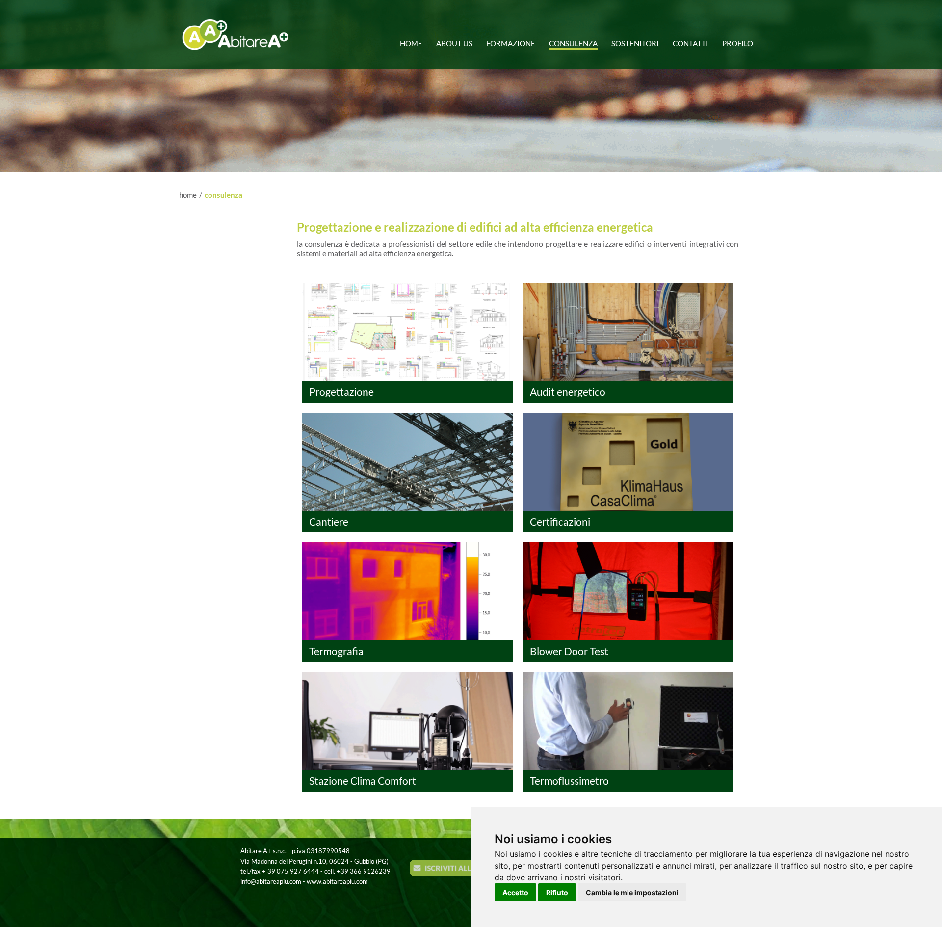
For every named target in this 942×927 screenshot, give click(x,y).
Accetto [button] (515, 892)
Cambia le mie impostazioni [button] (632, 892)
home (188, 194)
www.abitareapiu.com (337, 881)
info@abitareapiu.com (270, 881)
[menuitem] (414, 39)
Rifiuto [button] (557, 892)
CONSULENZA (223, 194)
